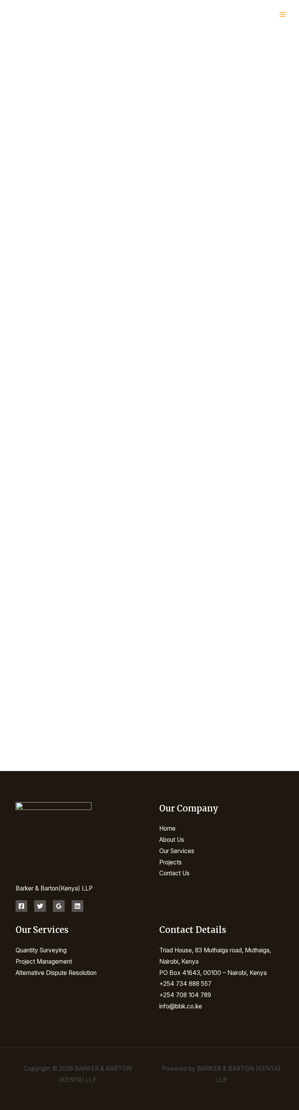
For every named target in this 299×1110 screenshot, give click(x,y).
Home (167, 828)
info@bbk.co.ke (180, 1006)
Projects (170, 862)
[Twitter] (40, 906)
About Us (171, 839)
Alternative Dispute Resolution (56, 973)
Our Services (176, 851)
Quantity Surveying (41, 950)
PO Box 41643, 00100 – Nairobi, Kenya (213, 973)
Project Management (44, 961)
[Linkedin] (77, 906)
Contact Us (174, 873)
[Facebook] (21, 906)
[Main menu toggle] (282, 14)
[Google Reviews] (59, 906)
